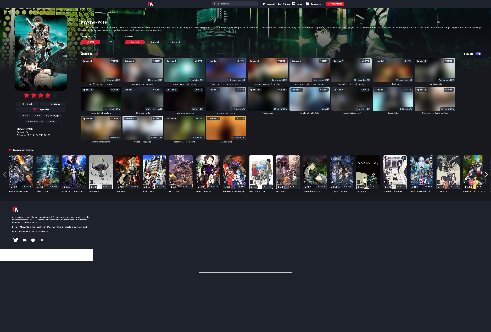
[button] (21, 174)
